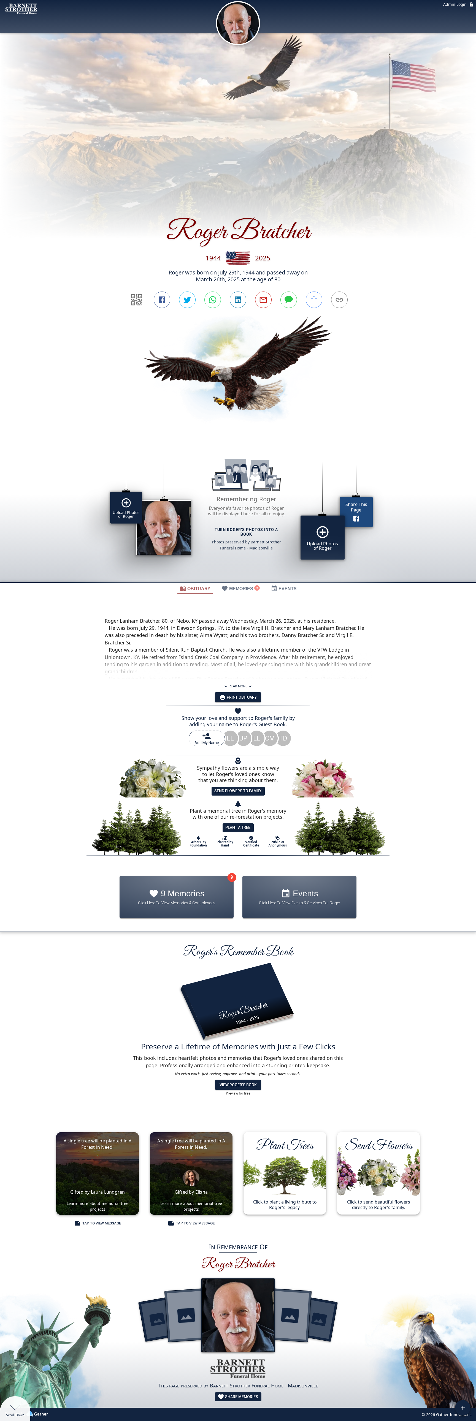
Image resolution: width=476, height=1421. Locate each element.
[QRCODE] (136, 300)
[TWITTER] (187, 300)
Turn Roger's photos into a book (246, 532)
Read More (238, 686)
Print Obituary (241, 697)
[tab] (195, 588)
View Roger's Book (238, 1085)
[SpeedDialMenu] (462, 1407)
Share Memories (241, 1397)
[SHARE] (314, 300)
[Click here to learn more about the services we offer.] (238, 1369)
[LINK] (339, 300)
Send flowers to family (237, 791)
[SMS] (288, 300)
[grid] (238, 513)
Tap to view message (101, 1223)
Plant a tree (237, 827)
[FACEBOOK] (162, 300)
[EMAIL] (263, 300)
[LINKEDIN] (238, 300)
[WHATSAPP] (212, 300)
